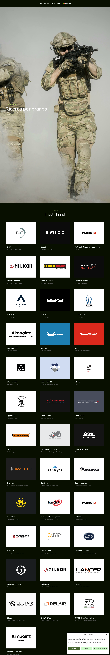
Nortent (10, 314)
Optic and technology (13, 350)
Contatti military (56, 3)
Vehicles (77, 249)
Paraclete (11, 550)
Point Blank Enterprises (50, 517)
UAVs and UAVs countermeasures (16, 620)
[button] (107, 635)
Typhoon (10, 415)
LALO (43, 247)
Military (46, 3)
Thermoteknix (46, 415)
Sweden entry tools (49, 449)
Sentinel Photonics (82, 281)
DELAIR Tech (46, 618)
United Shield (46, 382)
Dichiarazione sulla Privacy (91, 652)
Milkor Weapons (13, 281)
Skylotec (10, 483)
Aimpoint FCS (12, 348)
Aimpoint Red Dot (14, 651)
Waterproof (12, 382)
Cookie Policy (82, 652)
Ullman (77, 382)
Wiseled (44, 348)
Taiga (9, 449)
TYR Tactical (80, 314)
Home (41, 3)
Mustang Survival (14, 584)
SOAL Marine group (83, 449)
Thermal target (79, 418)
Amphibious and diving (13, 384)
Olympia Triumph (82, 550)
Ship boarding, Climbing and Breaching (17, 485)
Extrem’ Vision (47, 281)
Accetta (74, 648)
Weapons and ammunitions (14, 249)
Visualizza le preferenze (100, 648)
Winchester (79, 348)
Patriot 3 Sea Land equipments (87, 247)
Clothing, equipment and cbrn (15, 317)
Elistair (10, 618)
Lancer (78, 584)
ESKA (43, 314)
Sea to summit (81, 483)
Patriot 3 (78, 517)
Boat (76, 384)
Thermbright (80, 415)
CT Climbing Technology (85, 618)
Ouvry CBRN (46, 550)
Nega (86, 648)
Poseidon (11, 517)
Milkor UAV (45, 584)
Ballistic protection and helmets (15, 553)
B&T (9, 247)
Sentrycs (44, 483)
